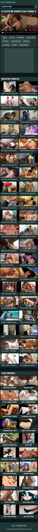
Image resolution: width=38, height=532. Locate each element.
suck (15, 45)
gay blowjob (17, 41)
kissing (27, 41)
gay (5, 37)
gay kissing (24, 45)
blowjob (21, 37)
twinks (6, 41)
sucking (6, 45)
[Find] (35, 6)
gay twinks (31, 37)
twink (12, 37)
